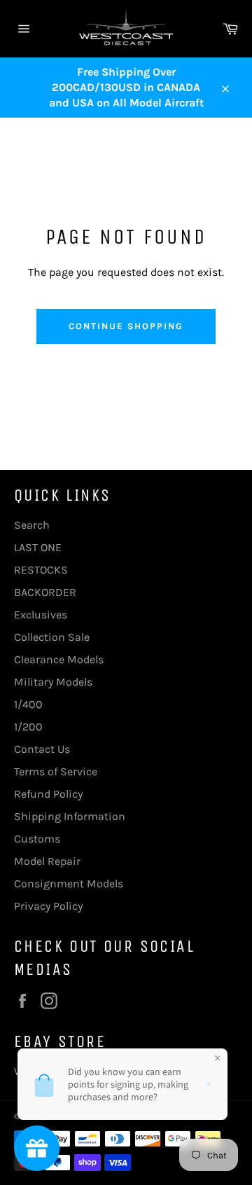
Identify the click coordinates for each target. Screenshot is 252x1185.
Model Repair (47, 861)
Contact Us (42, 749)
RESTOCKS (41, 569)
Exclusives (40, 614)
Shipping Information (69, 816)
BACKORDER (45, 592)
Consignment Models (68, 883)
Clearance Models (59, 659)
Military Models (53, 681)
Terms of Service (55, 771)
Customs (37, 838)
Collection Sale (52, 637)
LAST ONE (38, 547)
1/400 (28, 704)
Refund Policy (48, 794)
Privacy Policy (48, 906)
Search (32, 525)
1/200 (28, 726)
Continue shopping (126, 326)
